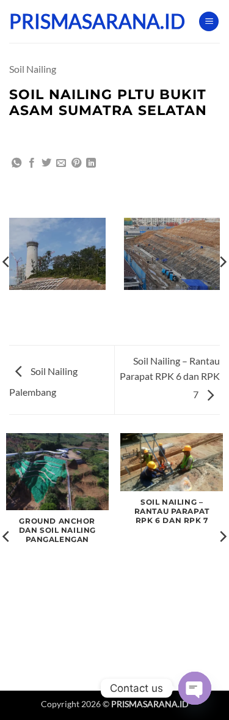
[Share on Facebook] (32, 163)
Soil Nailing (32, 69)
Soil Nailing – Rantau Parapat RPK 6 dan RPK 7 (170, 377)
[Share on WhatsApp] (16, 163)
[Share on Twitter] (46, 163)
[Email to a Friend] (61, 163)
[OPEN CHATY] (194, 688)
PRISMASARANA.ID (70, 21)
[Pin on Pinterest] (76, 163)
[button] (209, 22)
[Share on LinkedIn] (91, 163)
